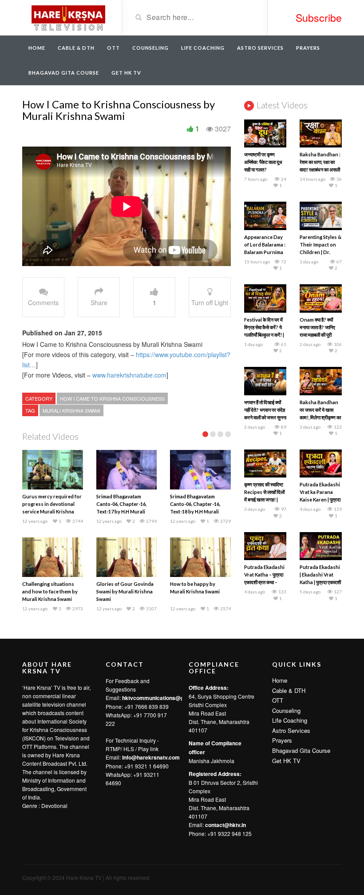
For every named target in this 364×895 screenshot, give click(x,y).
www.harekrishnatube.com (129, 374)
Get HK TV (126, 73)
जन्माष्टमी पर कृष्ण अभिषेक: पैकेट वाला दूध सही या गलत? (263, 161)
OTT (113, 48)
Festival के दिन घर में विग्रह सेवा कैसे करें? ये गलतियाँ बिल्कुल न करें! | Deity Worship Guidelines (264, 335)
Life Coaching (203, 48)
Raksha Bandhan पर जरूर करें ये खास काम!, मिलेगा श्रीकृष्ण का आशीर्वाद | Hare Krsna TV (320, 417)
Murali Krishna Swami (71, 410)
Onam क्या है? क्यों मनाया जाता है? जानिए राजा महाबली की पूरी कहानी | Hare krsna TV (319, 335)
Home (36, 48)
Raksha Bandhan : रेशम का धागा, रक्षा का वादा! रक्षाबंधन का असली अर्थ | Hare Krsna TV (320, 169)
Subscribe (319, 17)
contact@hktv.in (225, 825)
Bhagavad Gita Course (63, 73)
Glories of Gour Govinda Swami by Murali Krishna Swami (125, 591)
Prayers (308, 48)
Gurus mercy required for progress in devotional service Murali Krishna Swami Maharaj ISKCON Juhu (52, 511)
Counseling (150, 48)
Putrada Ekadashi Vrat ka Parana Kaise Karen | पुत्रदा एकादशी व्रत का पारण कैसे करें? (320, 499)
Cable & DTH (76, 48)
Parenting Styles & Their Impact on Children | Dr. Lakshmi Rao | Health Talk (320, 252)
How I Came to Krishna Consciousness (112, 398)
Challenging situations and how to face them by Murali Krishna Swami (50, 591)
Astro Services (260, 48)
